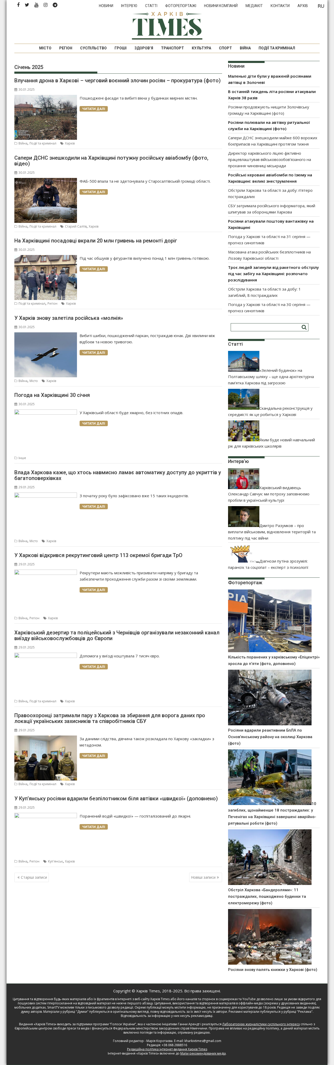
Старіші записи (34, 877)
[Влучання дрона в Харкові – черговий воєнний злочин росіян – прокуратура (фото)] (45, 98)
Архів (302, 6)
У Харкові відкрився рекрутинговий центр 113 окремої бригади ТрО (98, 555)
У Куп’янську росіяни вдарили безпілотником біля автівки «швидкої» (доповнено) (116, 798)
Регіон (65, 48)
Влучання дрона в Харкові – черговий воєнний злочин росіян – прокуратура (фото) (117, 80)
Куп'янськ (55, 861)
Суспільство (93, 48)
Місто (45, 48)
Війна (245, 48)
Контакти (280, 6)
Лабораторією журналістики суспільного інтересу (261, 1024)
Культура (201, 48)
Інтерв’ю (129, 6)
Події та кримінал (277, 48)
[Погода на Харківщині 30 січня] (45, 412)
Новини (106, 6)
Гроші (121, 48)
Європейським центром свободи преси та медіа (52, 1028)
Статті (151, 6)
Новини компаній (221, 6)
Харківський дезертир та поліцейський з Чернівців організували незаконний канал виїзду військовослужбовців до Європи (116, 635)
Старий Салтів (76, 226)
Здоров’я (143, 48)
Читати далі (93, 109)
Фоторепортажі (180, 6)
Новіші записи (203, 877)
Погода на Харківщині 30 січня (52, 395)
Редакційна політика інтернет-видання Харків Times (167, 1049)
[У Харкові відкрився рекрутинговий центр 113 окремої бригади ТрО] (45, 572)
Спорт (225, 48)
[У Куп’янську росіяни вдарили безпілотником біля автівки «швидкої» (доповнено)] (45, 816)
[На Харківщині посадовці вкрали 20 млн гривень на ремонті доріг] (45, 258)
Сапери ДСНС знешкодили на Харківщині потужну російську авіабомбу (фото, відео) (111, 161)
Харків (70, 143)
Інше (22, 458)
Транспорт (172, 48)
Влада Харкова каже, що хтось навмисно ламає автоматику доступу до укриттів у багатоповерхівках (117, 475)
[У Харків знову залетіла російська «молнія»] (45, 335)
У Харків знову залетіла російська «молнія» (68, 318)
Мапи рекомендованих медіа (203, 1053)
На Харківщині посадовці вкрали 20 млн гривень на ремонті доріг (95, 241)
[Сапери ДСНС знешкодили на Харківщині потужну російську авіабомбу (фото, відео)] (45, 181)
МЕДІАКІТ (254, 6)
